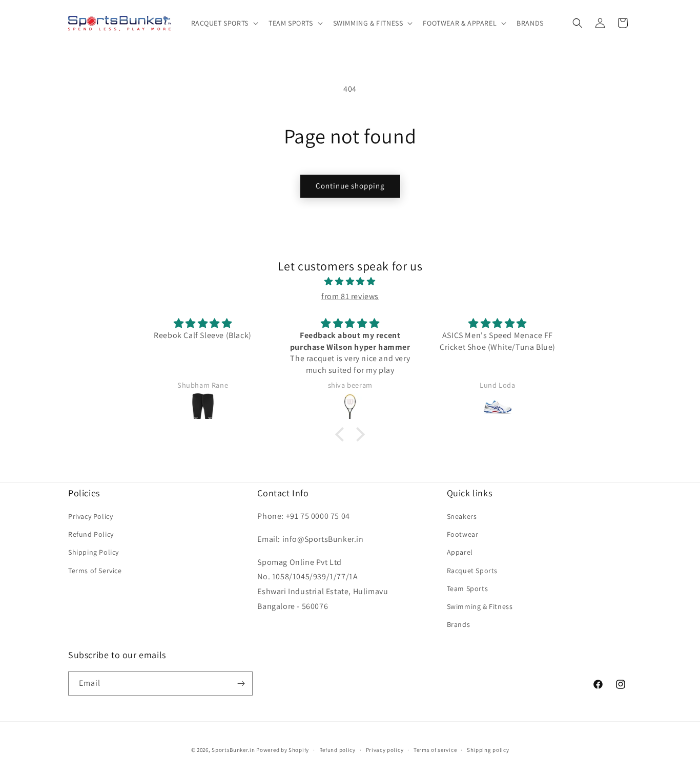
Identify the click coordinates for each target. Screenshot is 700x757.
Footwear (463, 534)
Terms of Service (95, 570)
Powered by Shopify (282, 749)
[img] (350, 281)
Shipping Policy (93, 552)
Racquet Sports (472, 570)
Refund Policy (91, 534)
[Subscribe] (241, 683)
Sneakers (462, 516)
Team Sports (467, 588)
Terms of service (435, 749)
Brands (458, 624)
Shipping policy (488, 749)
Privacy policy (385, 749)
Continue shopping (350, 186)
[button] (223, 23)
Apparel (460, 552)
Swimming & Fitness (480, 606)
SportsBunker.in (233, 749)
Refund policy (337, 749)
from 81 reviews (350, 296)
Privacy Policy (90, 516)
